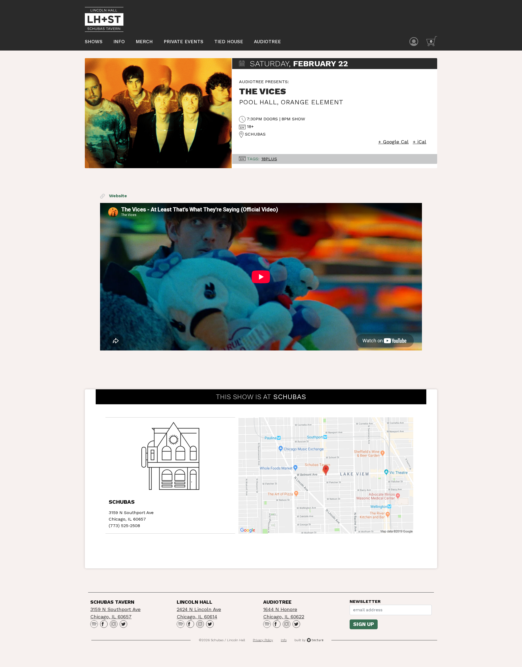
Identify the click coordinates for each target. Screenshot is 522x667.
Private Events (183, 41)
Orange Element (312, 102)
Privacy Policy (263, 640)
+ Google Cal (393, 142)
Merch (144, 41)
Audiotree (267, 41)
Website (117, 195)
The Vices (262, 91)
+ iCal (419, 142)
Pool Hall (258, 102)
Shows (93, 41)
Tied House (228, 41)
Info (119, 41)
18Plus (269, 158)
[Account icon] (413, 41)
